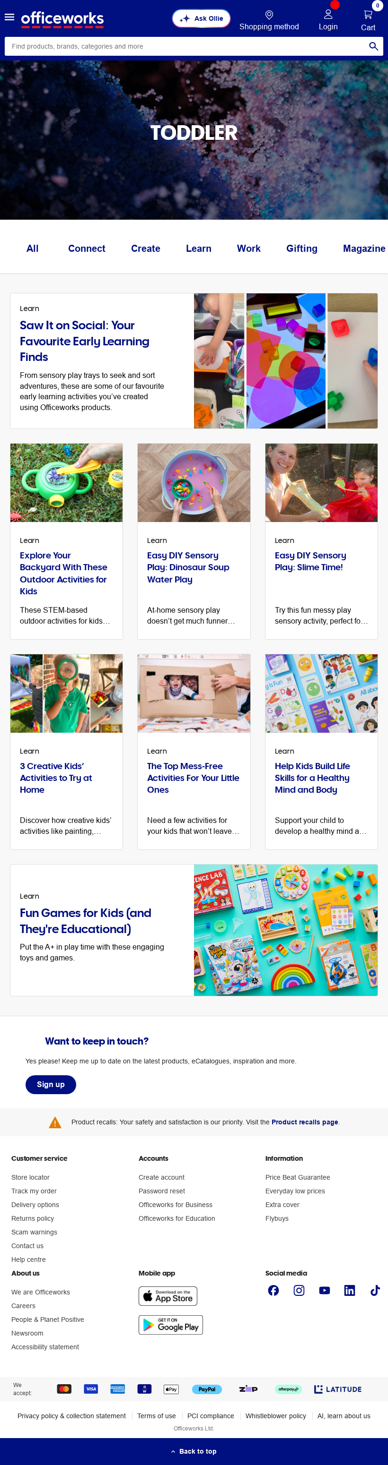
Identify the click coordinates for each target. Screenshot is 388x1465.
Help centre (28, 1259)
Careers (23, 1306)
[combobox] (194, 46)
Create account (162, 1177)
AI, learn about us (343, 1416)
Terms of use (156, 1416)
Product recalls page (305, 1122)
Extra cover (282, 1204)
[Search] (374, 46)
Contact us (27, 1246)
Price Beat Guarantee (297, 1177)
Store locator (30, 1177)
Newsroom (27, 1333)
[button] (9, 18)
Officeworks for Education (177, 1218)
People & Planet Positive (47, 1319)
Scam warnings (34, 1232)
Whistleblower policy (276, 1416)
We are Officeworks (40, 1292)
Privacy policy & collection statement (72, 1416)
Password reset (162, 1191)
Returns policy (32, 1218)
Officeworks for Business (175, 1204)
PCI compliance (210, 1416)
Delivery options (35, 1204)
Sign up (51, 1084)
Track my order (34, 1191)
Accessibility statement (45, 1347)
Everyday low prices (295, 1191)
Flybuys (277, 1218)
